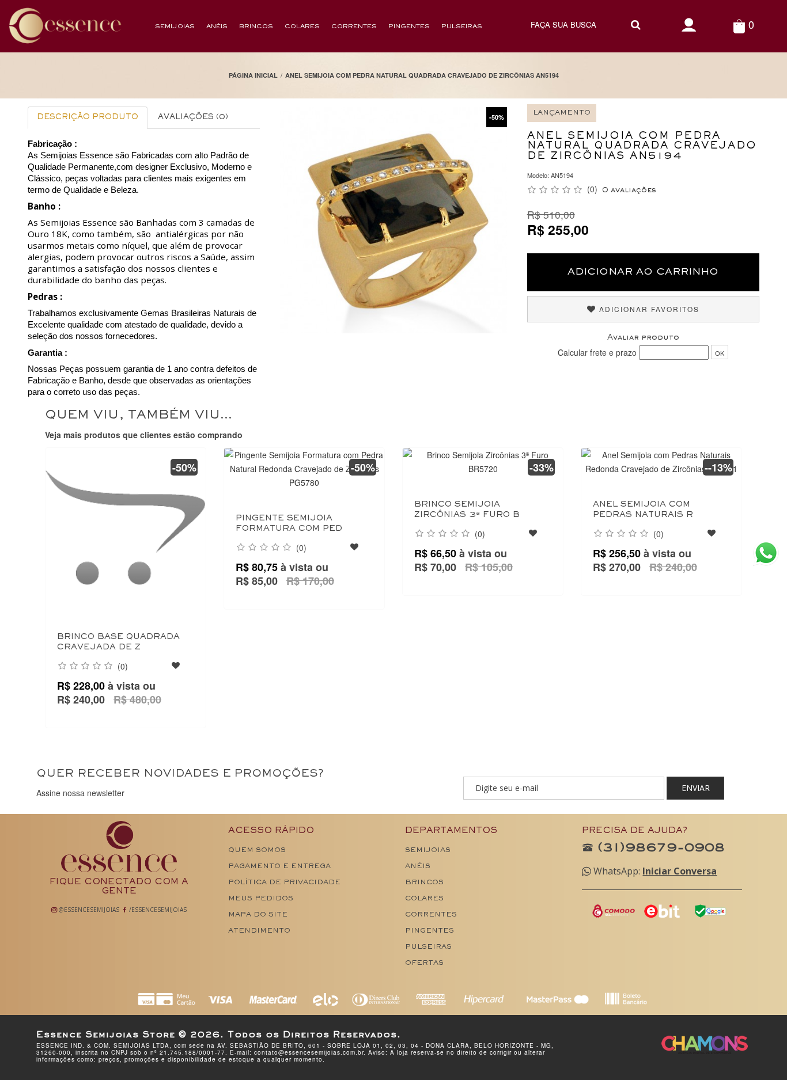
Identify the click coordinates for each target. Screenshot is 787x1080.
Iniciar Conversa (679, 871)
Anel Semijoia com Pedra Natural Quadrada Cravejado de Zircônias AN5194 (422, 75)
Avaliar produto (643, 337)
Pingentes (409, 26)
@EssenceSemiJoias (88, 910)
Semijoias (175, 26)
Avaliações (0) (193, 117)
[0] (739, 25)
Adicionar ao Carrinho (642, 272)
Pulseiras (461, 26)
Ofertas (424, 963)
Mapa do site (257, 915)
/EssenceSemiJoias (157, 910)
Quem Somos (257, 850)
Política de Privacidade (284, 883)
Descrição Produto (87, 117)
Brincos (256, 26)
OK (719, 353)
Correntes (354, 26)
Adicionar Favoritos (647, 309)
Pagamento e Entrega (279, 867)
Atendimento (259, 931)
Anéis (217, 26)
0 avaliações (629, 190)
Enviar (696, 787)
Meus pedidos (260, 899)
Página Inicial (253, 75)
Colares (302, 26)
